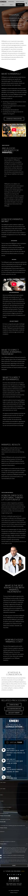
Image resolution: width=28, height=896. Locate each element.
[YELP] (16, 875)
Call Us (9, 776)
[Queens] (4, 769)
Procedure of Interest (6, 807)
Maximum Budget (4, 813)
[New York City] (4, 761)
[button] (26, 3)
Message (2, 831)
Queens (9, 767)
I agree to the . (14, 855)
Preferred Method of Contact (7, 841)
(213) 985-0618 (12, 778)
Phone (2, 801)
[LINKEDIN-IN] (20, 875)
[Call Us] (4, 777)
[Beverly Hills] (4, 750)
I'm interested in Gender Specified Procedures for (12, 825)
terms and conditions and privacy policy (16, 855)
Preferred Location (5, 819)
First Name (3, 782)
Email (1, 794)
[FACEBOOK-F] (12, 875)
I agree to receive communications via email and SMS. (13, 857)
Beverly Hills (10, 748)
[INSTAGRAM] (10, 875)
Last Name (3, 788)
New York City (11, 759)
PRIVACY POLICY (14, 892)
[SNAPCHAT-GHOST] (8, 875)
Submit (14, 865)
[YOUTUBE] (18, 875)
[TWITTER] (14, 875)
